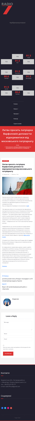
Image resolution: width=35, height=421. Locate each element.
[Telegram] (5, 408)
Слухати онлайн (17, 123)
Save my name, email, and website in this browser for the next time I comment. (16, 348)
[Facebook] (2, 408)
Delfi (28, 206)
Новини (15, 109)
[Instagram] (8, 408)
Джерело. (4, 266)
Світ (17, 174)
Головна (16, 104)
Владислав (6, 174)
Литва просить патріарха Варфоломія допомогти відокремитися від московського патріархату (18, 147)
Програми (16, 113)
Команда (16, 118)
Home (17, 145)
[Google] (11, 408)
